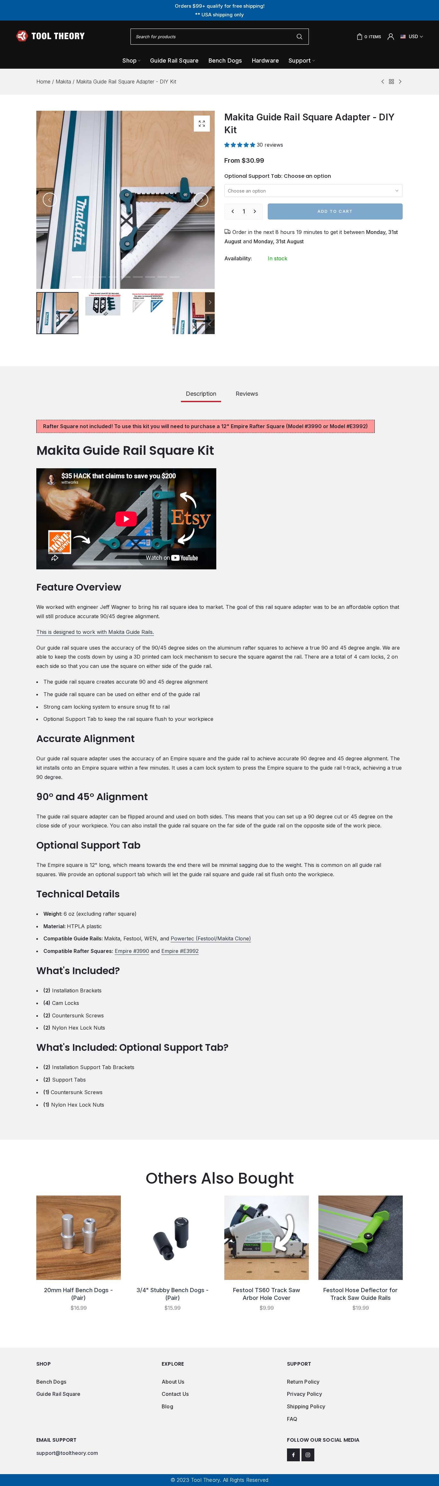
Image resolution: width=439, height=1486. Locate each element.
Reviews (247, 393)
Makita (63, 81)
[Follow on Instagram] (307, 1454)
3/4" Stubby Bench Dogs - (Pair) (172, 1294)
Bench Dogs (51, 1381)
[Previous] (50, 200)
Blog (167, 1406)
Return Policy (303, 1381)
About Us (173, 1381)
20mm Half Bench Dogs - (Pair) (78, 1294)
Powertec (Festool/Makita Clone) (211, 938)
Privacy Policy (304, 1394)
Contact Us (175, 1394)
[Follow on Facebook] (293, 1454)
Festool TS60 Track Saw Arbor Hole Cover (266, 1294)
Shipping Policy (306, 1406)
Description (201, 393)
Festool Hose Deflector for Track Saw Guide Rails (360, 1294)
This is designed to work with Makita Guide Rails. (95, 632)
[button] (240, 145)
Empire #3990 (132, 951)
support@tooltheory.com (67, 1453)
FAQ (292, 1419)
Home (43, 81)
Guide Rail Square (58, 1394)
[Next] (201, 200)
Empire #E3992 (180, 951)
